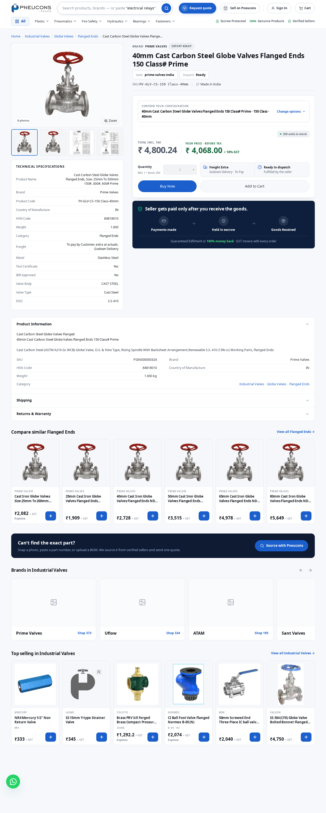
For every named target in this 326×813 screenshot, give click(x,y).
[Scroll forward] (310, 570)
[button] (305, 8)
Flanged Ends (88, 36)
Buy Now (167, 186)
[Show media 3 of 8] (81, 142)
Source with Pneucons (284, 545)
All (23, 21)
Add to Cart (254, 186)
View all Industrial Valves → (293, 653)
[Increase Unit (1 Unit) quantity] (194, 170)
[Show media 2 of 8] (53, 142)
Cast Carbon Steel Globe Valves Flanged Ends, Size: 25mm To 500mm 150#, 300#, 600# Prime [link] (133, 36)
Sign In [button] (281, 8)
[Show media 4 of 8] (110, 142)
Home (15, 36)
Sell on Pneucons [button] (243, 8)
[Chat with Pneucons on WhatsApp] (13, 782)
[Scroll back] (301, 570)
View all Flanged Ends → (296, 432)
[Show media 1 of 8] (24, 142)
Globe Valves (63, 36)
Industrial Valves (37, 36)
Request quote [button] (200, 8)
